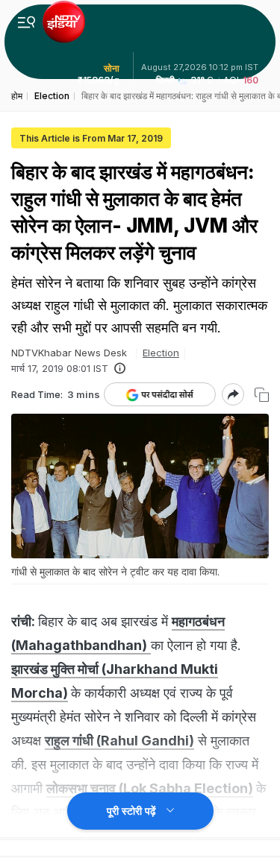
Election (161, 353)
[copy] (262, 395)
